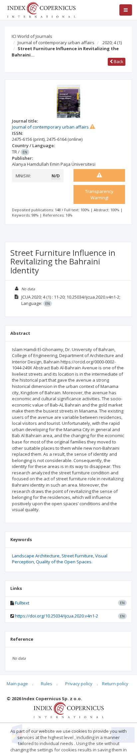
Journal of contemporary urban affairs (56, 43)
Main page (17, 684)
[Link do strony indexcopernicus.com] (68, 710)
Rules (46, 684)
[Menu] (125, 10)
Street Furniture (77, 556)
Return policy (115, 684)
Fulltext (22, 603)
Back (118, 61)
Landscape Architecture (36, 556)
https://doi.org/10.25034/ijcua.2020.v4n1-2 (56, 616)
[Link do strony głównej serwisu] (41, 9)
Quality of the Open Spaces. (64, 562)
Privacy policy (78, 684)
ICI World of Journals (32, 36)
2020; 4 (112, 43)
